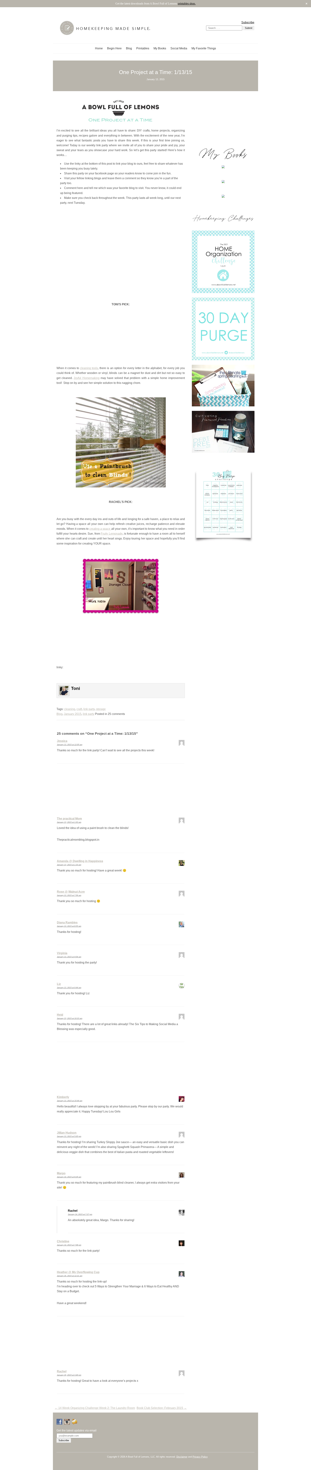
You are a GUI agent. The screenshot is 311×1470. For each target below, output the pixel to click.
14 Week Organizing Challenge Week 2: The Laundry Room (95, 1407)
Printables (142, 48)
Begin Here (114, 48)
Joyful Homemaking (86, 378)
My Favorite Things (203, 48)
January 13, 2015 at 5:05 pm (69, 1136)
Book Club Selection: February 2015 (162, 1407)
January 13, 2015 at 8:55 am (69, 926)
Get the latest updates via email (76, 1430)
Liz (59, 983)
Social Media (178, 48)
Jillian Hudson (66, 1132)
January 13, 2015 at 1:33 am (69, 865)
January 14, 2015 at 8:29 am (69, 1177)
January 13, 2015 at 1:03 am (69, 822)
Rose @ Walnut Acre (71, 891)
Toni (75, 688)
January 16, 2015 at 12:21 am (69, 1276)
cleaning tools (89, 368)
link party (89, 709)
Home (99, 48)
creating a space (100, 528)
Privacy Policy (200, 1456)
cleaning (69, 709)
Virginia (62, 953)
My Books (160, 48)
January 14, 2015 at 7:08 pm (69, 1245)
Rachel (61, 1371)
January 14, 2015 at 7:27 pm (80, 1214)
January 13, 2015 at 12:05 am (69, 745)
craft (79, 709)
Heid (60, 1014)
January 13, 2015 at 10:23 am (69, 1018)
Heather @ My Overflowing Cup (78, 1272)
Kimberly (63, 1097)
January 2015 (72, 713)
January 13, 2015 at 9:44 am (69, 988)
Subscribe (247, 22)
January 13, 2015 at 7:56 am (69, 895)
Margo (61, 1173)
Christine (63, 1241)
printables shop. (187, 3)
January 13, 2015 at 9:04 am (69, 957)
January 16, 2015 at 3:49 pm (69, 1375)
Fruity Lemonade (111, 533)
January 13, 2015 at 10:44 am (69, 1101)
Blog (129, 48)
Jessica (62, 740)
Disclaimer (181, 1456)
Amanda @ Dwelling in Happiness (80, 861)
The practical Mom (69, 818)
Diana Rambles (67, 922)
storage (101, 709)
